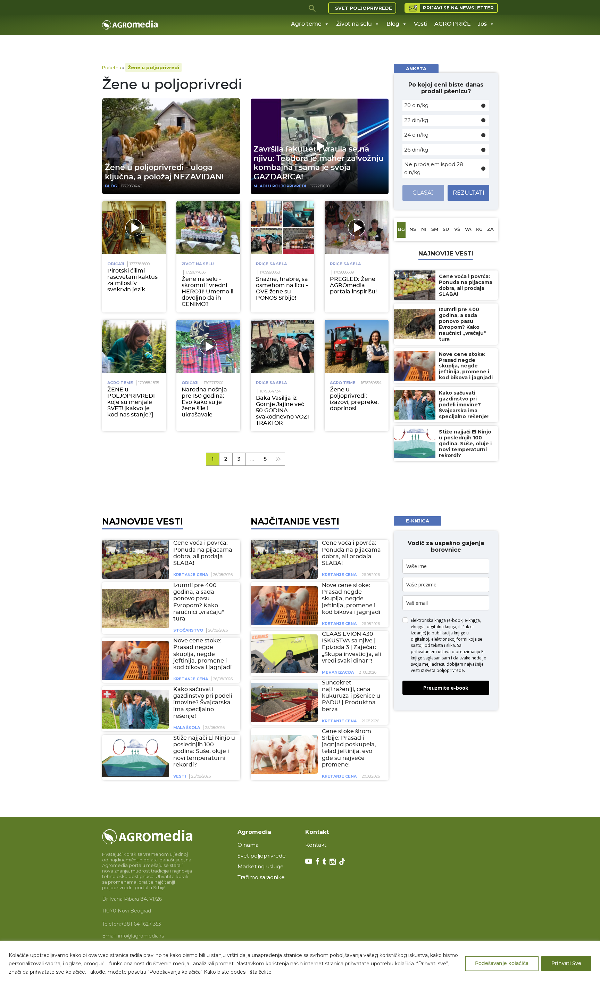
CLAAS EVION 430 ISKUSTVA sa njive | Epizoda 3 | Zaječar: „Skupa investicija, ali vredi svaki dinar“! (351, 648)
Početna (111, 67)
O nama (248, 845)
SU (446, 229)
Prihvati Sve (566, 963)
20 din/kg (416, 105)
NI (423, 229)
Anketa (416, 68)
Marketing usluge (261, 866)
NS (412, 229)
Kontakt (315, 845)
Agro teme (306, 24)
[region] (300, 961)
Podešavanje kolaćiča (501, 963)
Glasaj (423, 192)
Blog (392, 24)
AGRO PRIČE (452, 24)
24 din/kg (416, 134)
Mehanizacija (338, 672)
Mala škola (186, 727)
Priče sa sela (271, 263)
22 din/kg (416, 120)
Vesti (420, 24)
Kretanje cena (190, 575)
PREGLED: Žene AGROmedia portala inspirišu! (353, 285)
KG (479, 229)
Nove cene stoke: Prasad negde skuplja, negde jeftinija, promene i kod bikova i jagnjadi (202, 654)
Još (482, 24)
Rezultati (468, 192)
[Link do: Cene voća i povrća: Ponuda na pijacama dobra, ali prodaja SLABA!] (134, 559)
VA (468, 229)
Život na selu (354, 24)
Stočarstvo (188, 630)
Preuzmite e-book (445, 687)
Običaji (115, 263)
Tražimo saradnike (261, 877)
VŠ (457, 229)
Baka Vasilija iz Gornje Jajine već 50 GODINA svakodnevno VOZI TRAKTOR (282, 410)
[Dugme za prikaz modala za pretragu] (312, 8)
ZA (490, 229)
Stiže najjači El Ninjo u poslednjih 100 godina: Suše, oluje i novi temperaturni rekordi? (204, 752)
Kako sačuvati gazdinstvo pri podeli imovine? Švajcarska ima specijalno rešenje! (202, 703)
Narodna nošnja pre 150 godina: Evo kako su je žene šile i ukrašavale (204, 402)
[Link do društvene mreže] (308, 861)
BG (401, 229)
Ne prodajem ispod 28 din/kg (433, 168)
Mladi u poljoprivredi (279, 186)
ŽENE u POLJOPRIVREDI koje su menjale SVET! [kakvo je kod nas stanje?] (131, 402)
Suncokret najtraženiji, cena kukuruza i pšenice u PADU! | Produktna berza (351, 696)
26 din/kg (416, 149)
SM (434, 229)
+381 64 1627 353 (141, 924)
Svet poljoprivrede (363, 8)
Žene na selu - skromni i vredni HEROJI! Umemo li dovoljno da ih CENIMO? (207, 291)
